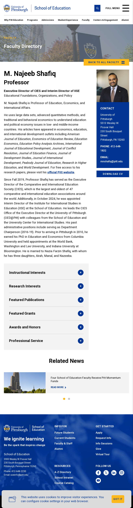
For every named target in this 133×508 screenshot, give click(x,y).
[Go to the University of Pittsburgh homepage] (16, 8)
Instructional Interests (27, 273)
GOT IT (117, 499)
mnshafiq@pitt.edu (111, 161)
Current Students (64, 438)
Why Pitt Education (13, 20)
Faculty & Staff (63, 443)
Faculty (86, 20)
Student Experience (68, 20)
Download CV (113, 174)
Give (98, 448)
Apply (99, 432)
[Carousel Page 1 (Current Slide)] (64, 399)
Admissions (48, 20)
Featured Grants (22, 313)
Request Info (103, 438)
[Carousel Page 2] (69, 399)
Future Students (64, 432)
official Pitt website (60, 172)
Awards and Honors (25, 327)
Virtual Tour (103, 454)
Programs (32, 20)
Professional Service (26, 341)
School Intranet (63, 477)
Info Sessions (104, 443)
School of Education (53, 8)
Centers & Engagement (105, 20)
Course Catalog (64, 483)
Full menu (113, 8)
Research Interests (25, 286)
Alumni (125, 20)
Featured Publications (26, 300)
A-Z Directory (62, 472)
